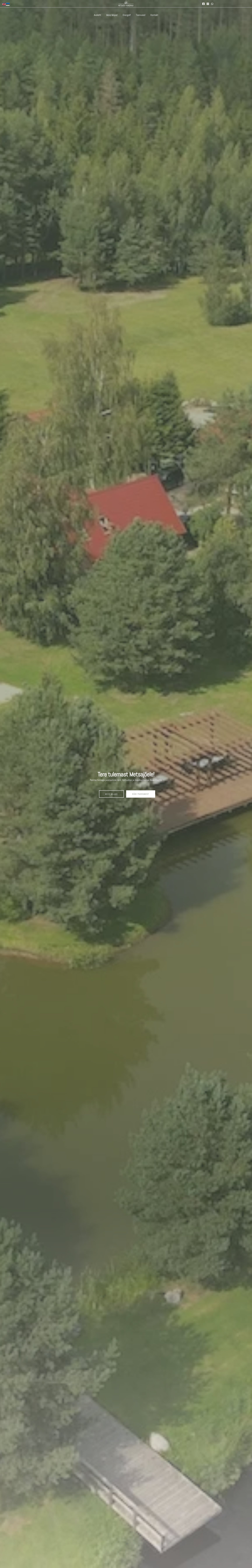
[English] (4, 3)
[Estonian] (8, 3)
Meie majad (111, 15)
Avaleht (97, 15)
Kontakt (154, 15)
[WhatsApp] (212, 3)
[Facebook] (203, 3)
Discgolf (127, 15)
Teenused (140, 15)
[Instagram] (207, 3)
